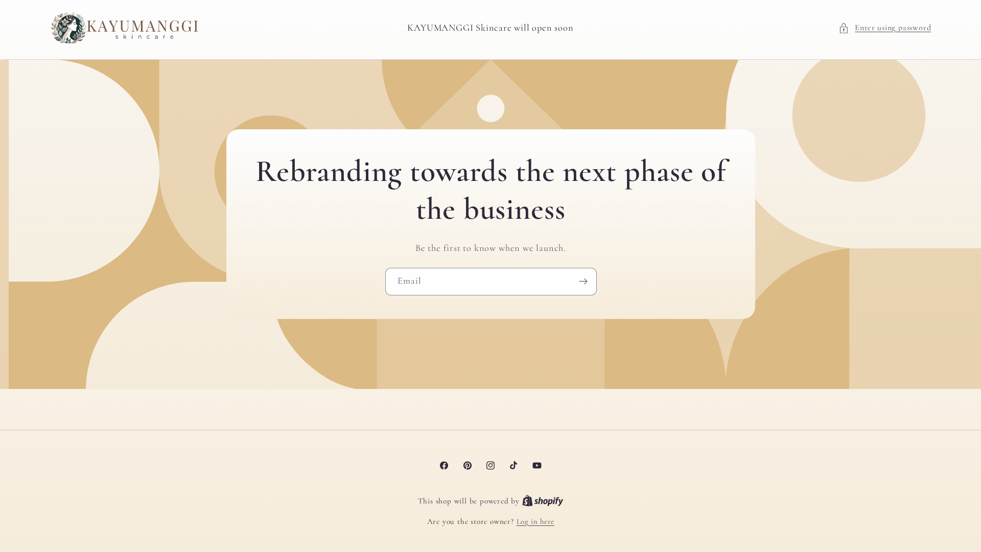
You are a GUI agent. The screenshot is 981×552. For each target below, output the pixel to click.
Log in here (535, 521)
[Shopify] (543, 500)
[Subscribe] (583, 281)
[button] (884, 28)
